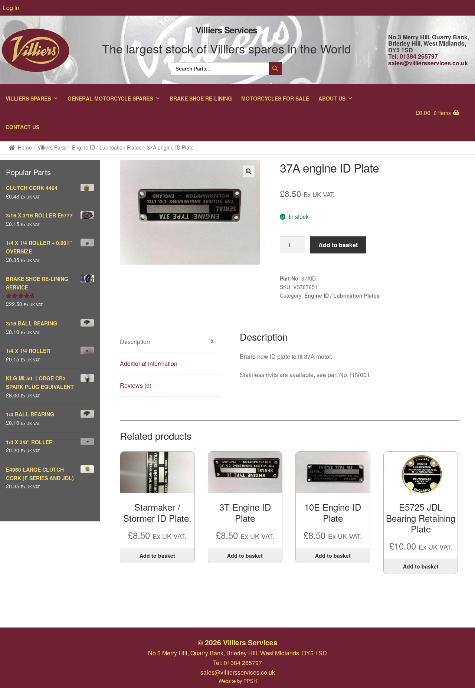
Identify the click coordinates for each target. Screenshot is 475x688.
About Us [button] (331, 98)
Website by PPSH (238, 680)
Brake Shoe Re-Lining (201, 98)
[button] (249, 171)
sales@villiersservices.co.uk (428, 63)
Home (25, 147)
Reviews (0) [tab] (135, 385)
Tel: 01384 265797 (413, 56)
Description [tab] (135, 341)
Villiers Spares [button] (28, 98)
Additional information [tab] (148, 363)
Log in (11, 7)
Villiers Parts (51, 147)
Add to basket (338, 244)
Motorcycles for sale (275, 98)
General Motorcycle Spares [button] (110, 98)
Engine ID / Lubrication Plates (106, 147)
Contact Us (22, 127)
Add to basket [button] (157, 555)
